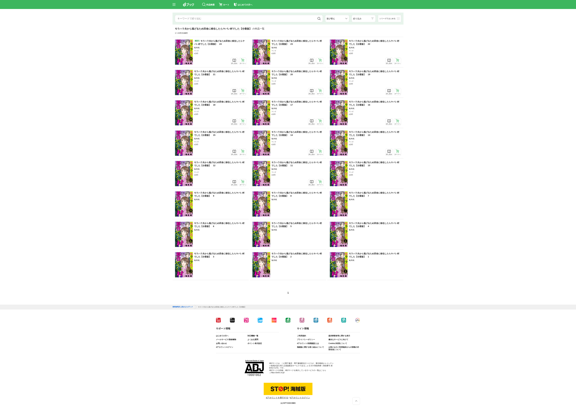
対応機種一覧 (253, 336)
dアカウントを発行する (277, 397)
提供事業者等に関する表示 (339, 336)
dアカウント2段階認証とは (308, 343)
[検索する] (319, 18)
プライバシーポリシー (306, 339)
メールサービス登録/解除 (226, 339)
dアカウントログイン (224, 347)
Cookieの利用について (337, 343)
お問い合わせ (221, 343)
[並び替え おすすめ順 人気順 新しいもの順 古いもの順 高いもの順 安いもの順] (337, 18)
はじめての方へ (222, 336)
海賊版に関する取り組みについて (310, 347)
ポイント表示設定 (255, 343)
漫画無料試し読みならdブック (182, 307)
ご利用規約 (301, 336)
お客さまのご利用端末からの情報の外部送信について (343, 348)
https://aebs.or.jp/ (278, 373)
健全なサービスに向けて (338, 339)
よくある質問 (253, 339)
